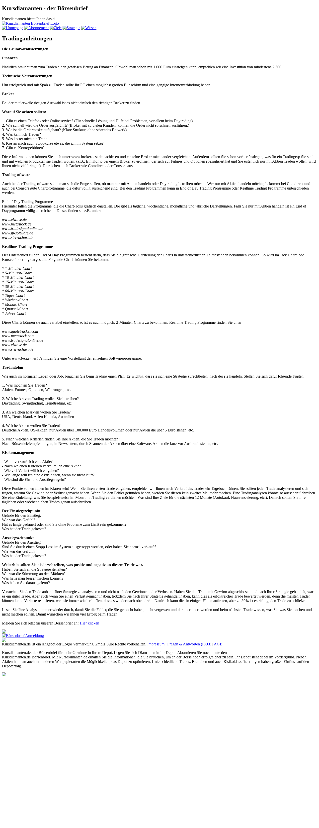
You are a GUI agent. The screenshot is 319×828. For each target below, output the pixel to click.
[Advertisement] (22, 751)
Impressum (155, 644)
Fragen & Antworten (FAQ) (189, 644)
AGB (218, 644)
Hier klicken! (90, 623)
